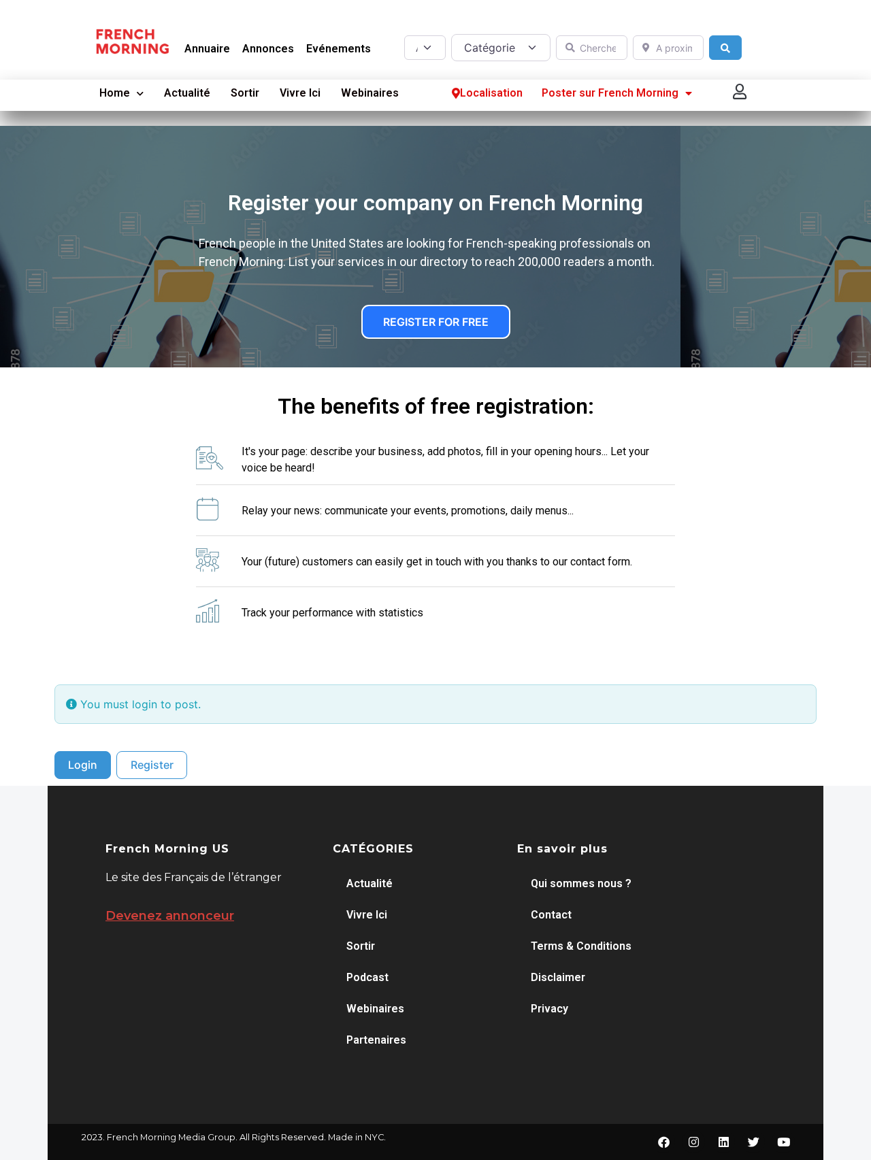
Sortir (245, 92)
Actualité (187, 92)
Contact (551, 914)
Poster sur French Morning (610, 92)
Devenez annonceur (169, 915)
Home (114, 92)
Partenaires (376, 1039)
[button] (740, 91)
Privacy (549, 1008)
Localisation (491, 92)
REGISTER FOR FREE (436, 322)
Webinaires (370, 92)
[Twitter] (753, 1141)
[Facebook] (663, 1141)
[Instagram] (693, 1141)
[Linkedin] (723, 1141)
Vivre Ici (300, 92)
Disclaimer (558, 977)
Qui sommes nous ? (581, 883)
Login (82, 765)
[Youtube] (783, 1141)
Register (152, 765)
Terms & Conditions (581, 946)
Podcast (367, 977)
